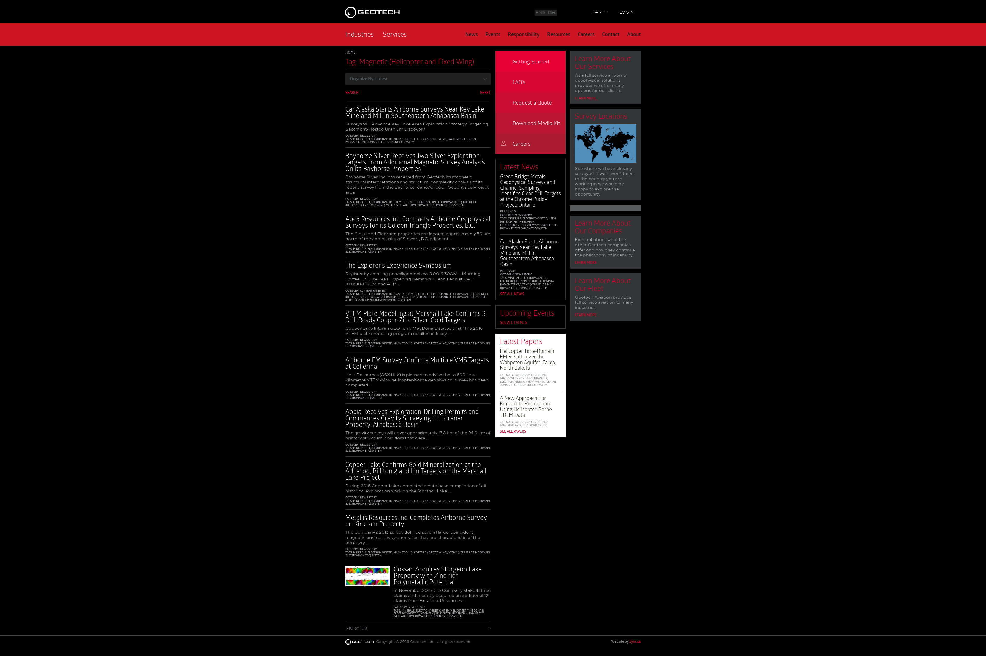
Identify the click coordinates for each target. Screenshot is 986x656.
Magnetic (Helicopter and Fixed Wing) (420, 139)
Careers (586, 35)
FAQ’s (519, 81)
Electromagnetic (380, 139)
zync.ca (635, 642)
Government (517, 378)
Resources (558, 35)
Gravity (399, 294)
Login (626, 13)
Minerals (359, 139)
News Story (368, 136)
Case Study (522, 375)
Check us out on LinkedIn (570, 12)
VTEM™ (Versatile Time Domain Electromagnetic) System (411, 141)
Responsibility (524, 35)
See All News (512, 294)
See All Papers (513, 432)
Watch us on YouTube (578, 12)
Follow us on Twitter (562, 12)
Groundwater (537, 378)
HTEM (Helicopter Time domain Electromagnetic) (428, 202)
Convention (368, 291)
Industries (359, 34)
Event (382, 291)
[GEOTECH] (393, 12)
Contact (611, 35)
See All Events (513, 323)
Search (598, 12)
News (471, 35)
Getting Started (531, 61)
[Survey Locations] (605, 145)
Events (492, 35)
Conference (539, 375)
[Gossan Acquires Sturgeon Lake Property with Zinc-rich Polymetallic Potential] (367, 578)
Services (395, 34)
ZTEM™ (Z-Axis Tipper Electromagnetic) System (378, 300)
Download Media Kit (536, 122)
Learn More (586, 98)
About (634, 35)
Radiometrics (457, 139)
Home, (350, 53)
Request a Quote (532, 102)
